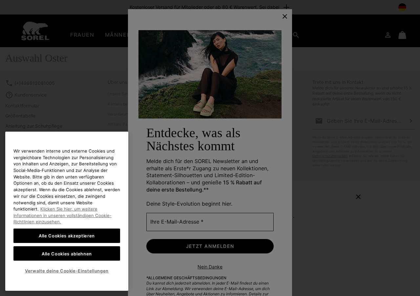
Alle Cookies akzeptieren (67, 235)
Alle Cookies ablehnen (67, 253)
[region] (66, 211)
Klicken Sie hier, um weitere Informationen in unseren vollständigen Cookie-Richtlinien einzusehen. (62, 215)
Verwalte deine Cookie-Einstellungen (67, 270)
